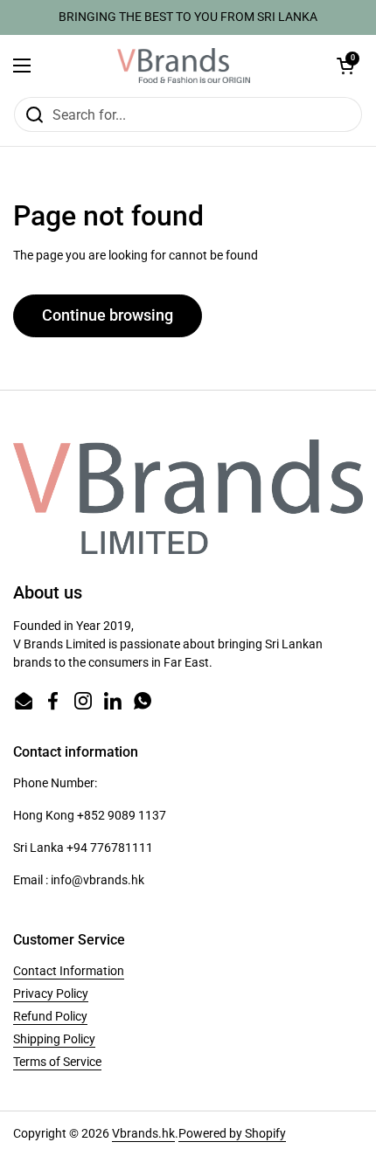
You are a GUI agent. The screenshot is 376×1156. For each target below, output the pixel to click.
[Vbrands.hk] (183, 65)
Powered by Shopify (232, 1133)
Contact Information (68, 971)
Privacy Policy (50, 993)
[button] (345, 65)
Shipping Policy (54, 1039)
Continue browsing (107, 315)
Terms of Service (57, 1062)
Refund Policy (50, 1016)
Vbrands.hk (143, 1133)
